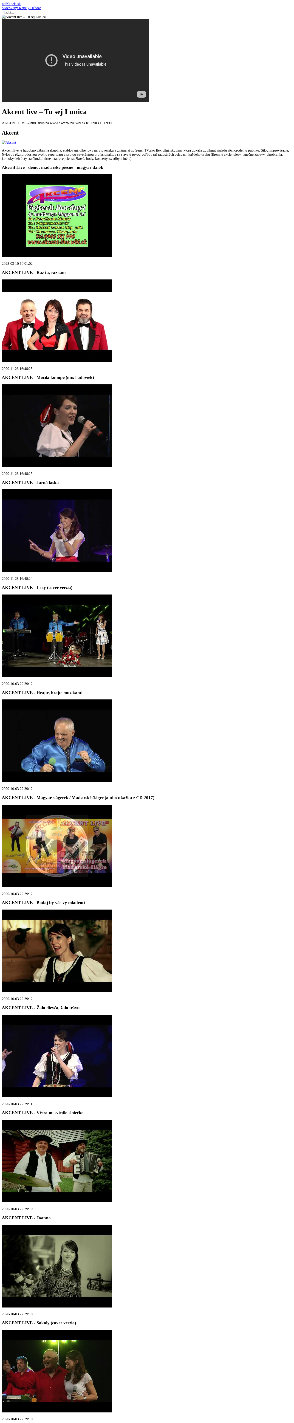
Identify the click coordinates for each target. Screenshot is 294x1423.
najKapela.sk (11, 4)
